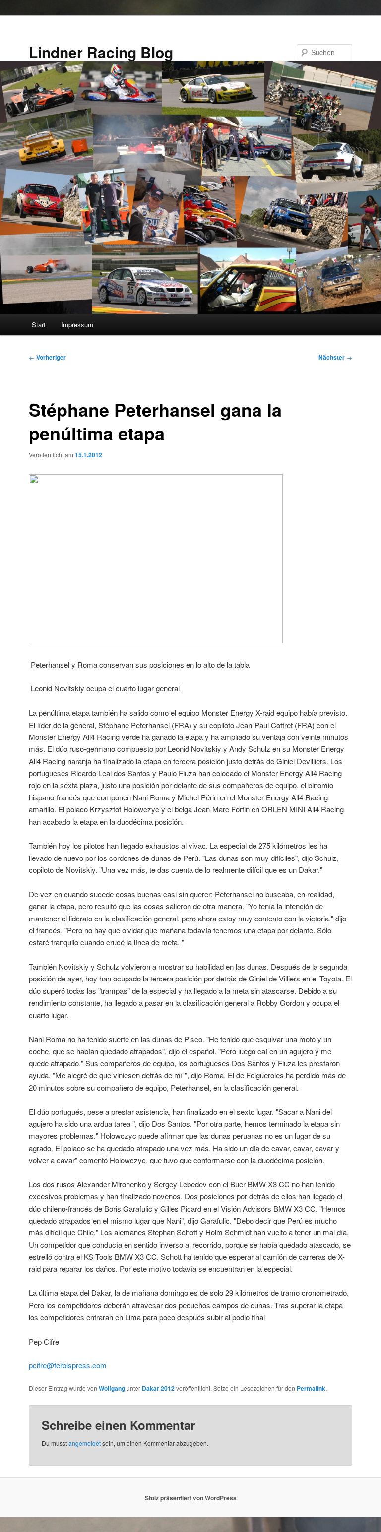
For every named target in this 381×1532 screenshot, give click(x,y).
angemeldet (84, 1443)
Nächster (335, 357)
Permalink (311, 1388)
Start (39, 324)
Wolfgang (112, 1388)
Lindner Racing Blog (101, 51)
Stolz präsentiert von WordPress (191, 1497)
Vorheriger (47, 357)
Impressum (77, 324)
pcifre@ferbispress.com (68, 1365)
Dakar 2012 (158, 1388)
